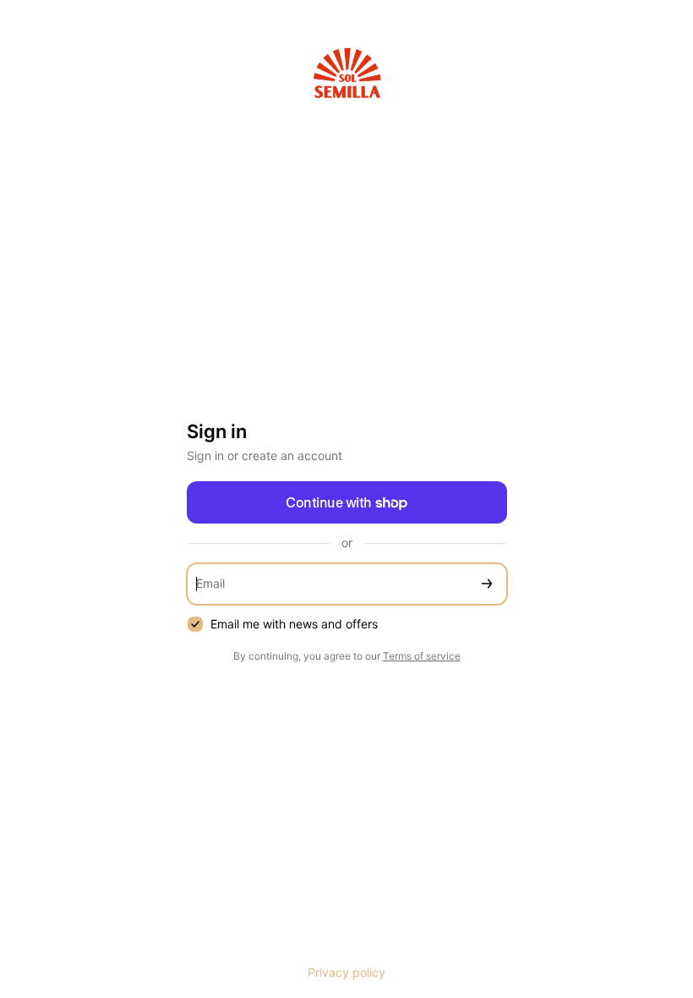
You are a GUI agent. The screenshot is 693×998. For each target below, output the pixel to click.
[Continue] (486, 584)
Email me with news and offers (294, 624)
